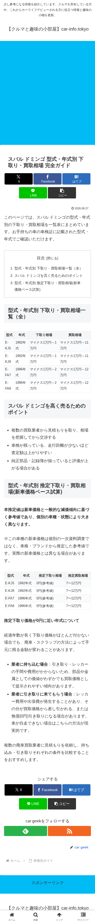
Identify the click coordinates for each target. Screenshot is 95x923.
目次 (41, 258)
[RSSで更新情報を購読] (69, 831)
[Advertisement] (47, 94)
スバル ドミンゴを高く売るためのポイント (48, 276)
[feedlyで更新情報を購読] (25, 831)
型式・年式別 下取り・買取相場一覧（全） (48, 268)
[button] (62, 192)
